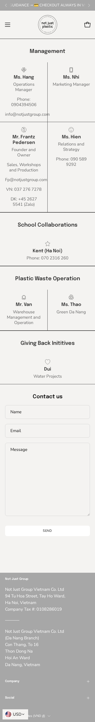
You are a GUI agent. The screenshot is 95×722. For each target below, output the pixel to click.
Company (12, 681)
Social (9, 697)
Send (47, 530)
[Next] (89, 5)
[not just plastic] (47, 24)
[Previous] (6, 5)
